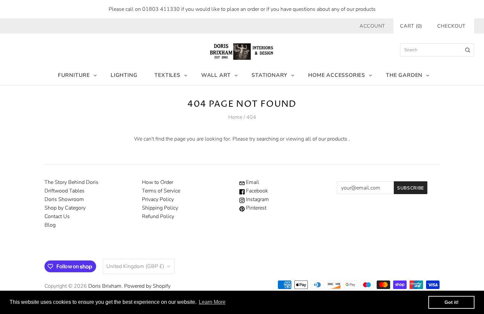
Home (235, 117)
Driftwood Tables (64, 190)
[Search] (467, 49)
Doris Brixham (104, 286)
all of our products (326, 139)
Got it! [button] (451, 302)
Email (252, 182)
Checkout (451, 26)
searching (267, 139)
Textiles (167, 75)
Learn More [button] (212, 302)
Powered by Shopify (147, 286)
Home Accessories (336, 75)
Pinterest (255, 208)
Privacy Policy (158, 199)
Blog (50, 225)
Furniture (74, 75)
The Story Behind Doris (71, 182)
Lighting (124, 75)
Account (372, 26)
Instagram (257, 199)
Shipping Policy (160, 208)
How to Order (157, 182)
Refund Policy (158, 216)
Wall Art (216, 75)
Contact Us (57, 216)
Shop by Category (65, 208)
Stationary (269, 75)
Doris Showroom (64, 199)
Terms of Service (161, 190)
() (411, 26)
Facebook (256, 190)
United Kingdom (135, 266)
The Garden (404, 75)
